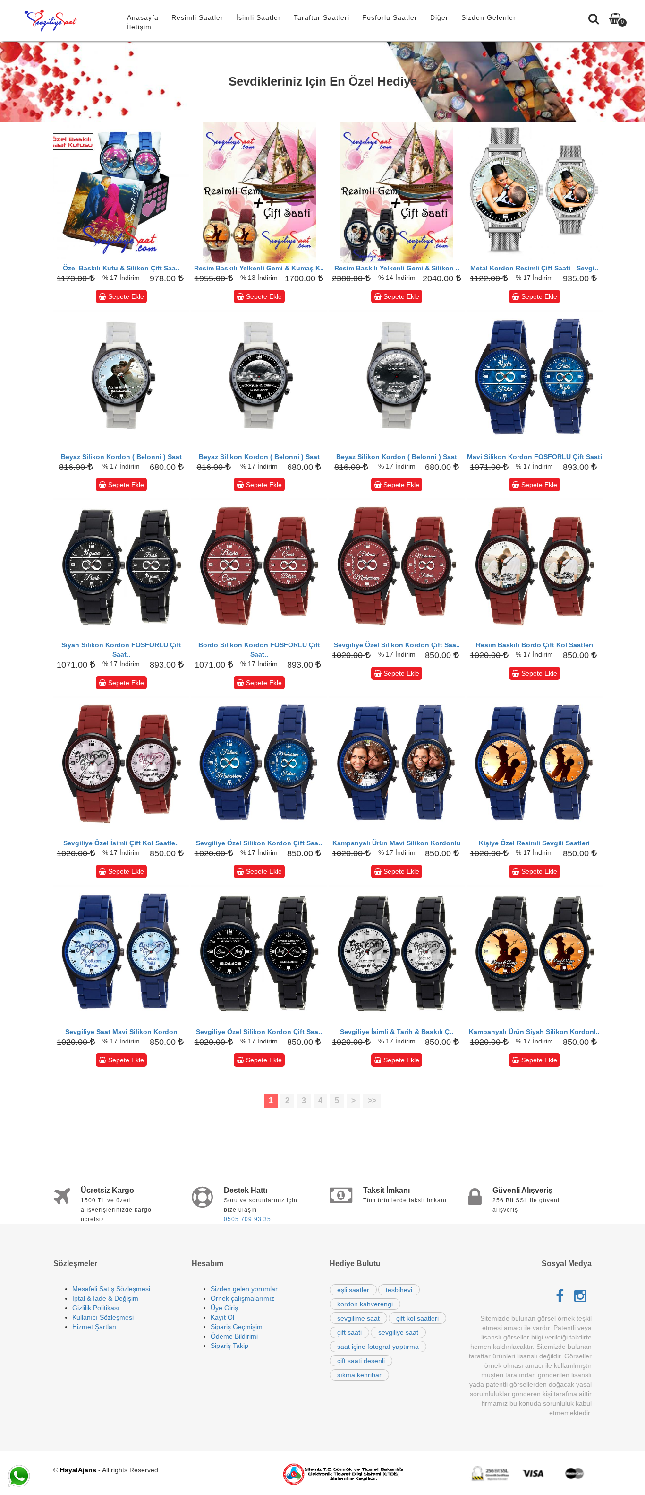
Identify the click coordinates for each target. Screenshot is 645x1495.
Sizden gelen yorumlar (244, 1289)
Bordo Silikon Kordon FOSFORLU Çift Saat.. (259, 649)
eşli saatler (353, 1290)
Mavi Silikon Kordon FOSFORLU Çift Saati (534, 457)
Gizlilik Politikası (95, 1308)
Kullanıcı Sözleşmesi (103, 1317)
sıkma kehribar (359, 1375)
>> (372, 1100)
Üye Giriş (224, 1308)
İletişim (139, 27)
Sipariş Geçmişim (237, 1326)
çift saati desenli (361, 1361)
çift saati (349, 1332)
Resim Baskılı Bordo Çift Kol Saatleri (534, 645)
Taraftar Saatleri (321, 17)
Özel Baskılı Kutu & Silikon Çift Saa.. (121, 268)
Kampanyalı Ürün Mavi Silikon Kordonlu (396, 843)
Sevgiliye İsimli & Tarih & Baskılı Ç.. (396, 1031)
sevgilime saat (358, 1318)
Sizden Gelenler (488, 17)
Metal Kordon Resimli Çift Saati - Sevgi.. (534, 268)
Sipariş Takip (229, 1345)
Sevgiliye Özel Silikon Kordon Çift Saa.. (397, 645)
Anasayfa (143, 17)
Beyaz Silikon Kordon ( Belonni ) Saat (121, 457)
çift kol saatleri (417, 1318)
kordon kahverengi (365, 1304)
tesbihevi (399, 1290)
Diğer (439, 17)
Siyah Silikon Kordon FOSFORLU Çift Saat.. (121, 649)
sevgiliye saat (398, 1332)
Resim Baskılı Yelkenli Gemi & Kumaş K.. (259, 268)
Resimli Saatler (197, 17)
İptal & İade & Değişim (105, 1298)
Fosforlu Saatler (389, 17)
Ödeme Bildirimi (234, 1336)
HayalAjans (78, 1470)
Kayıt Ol (222, 1317)
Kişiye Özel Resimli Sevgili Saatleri (534, 843)
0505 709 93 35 (247, 1219)
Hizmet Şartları (94, 1326)
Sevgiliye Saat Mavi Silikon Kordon (121, 1031)
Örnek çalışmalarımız (242, 1298)
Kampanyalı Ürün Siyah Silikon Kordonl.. (534, 1031)
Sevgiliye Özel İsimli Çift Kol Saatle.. (121, 843)
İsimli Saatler (258, 17)
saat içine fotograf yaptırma (378, 1346)
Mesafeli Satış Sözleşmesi (111, 1289)
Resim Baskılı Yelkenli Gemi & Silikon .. (396, 268)
